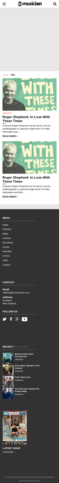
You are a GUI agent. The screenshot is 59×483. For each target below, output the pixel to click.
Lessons (7, 238)
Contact (6, 265)
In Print (6, 256)
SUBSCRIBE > (9, 452)
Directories (8, 242)
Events (6, 247)
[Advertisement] (29, 39)
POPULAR (21, 346)
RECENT (8, 346)
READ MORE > (10, 136)
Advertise (7, 251)
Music (5, 234)
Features (7, 229)
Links (5, 260)
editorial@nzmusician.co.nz (16, 292)
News (5, 225)
